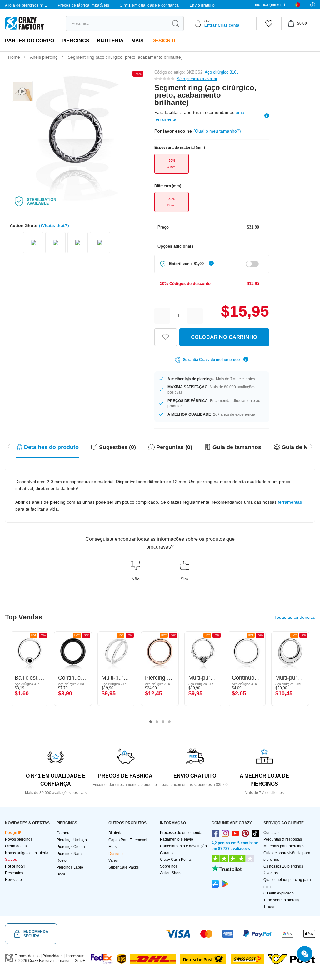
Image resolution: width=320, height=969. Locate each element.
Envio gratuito (202, 5)
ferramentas (290, 502)
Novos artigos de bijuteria (26, 853)
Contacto (271, 833)
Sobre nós (169, 866)
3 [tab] (163, 722)
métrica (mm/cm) (270, 4)
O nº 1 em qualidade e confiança (149, 5)
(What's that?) (54, 225)
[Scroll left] (311, 446)
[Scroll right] (9, 446)
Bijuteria (110, 40)
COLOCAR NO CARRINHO (224, 337)
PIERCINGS (75, 40)
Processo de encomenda (181, 833)
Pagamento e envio (176, 839)
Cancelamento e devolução (183, 846)
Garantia (167, 853)
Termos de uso (27, 956)
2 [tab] (157, 722)
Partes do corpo (29, 40)
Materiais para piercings (283, 846)
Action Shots (170, 873)
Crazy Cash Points (176, 859)
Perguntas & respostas (282, 839)
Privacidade (52, 956)
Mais (137, 40)
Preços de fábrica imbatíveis (83, 5)
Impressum (75, 956)
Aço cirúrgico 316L (221, 72)
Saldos (11, 859)
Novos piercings (18, 839)
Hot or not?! (15, 866)
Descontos (14, 873)
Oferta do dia (16, 846)
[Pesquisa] (175, 23)
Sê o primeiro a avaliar (197, 78)
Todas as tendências (294, 617)
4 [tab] (169, 722)
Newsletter (14, 880)
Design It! (164, 40)
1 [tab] (151, 722)
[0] (269, 23)
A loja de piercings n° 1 (26, 5)
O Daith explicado (278, 893)
